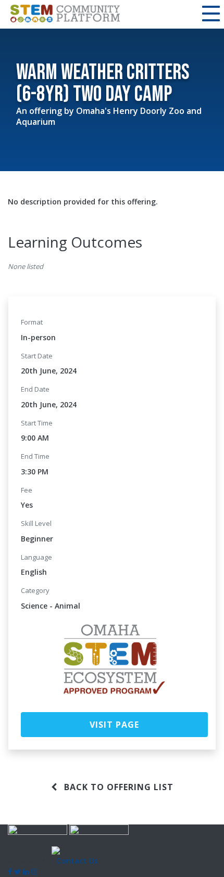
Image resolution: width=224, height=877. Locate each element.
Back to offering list (117, 787)
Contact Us (77, 861)
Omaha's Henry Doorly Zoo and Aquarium (109, 116)
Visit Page (114, 724)
